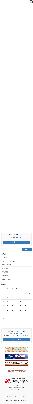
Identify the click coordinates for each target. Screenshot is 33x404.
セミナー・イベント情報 (8, 261)
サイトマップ (23, 396)
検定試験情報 (5, 275)
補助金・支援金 (6, 279)
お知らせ (4, 257)
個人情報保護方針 (11, 396)
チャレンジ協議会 (6, 264)
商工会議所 (5, 268)
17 (3, 306)
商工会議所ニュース (7, 272)
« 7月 (2, 318)
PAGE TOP (30, 390)
